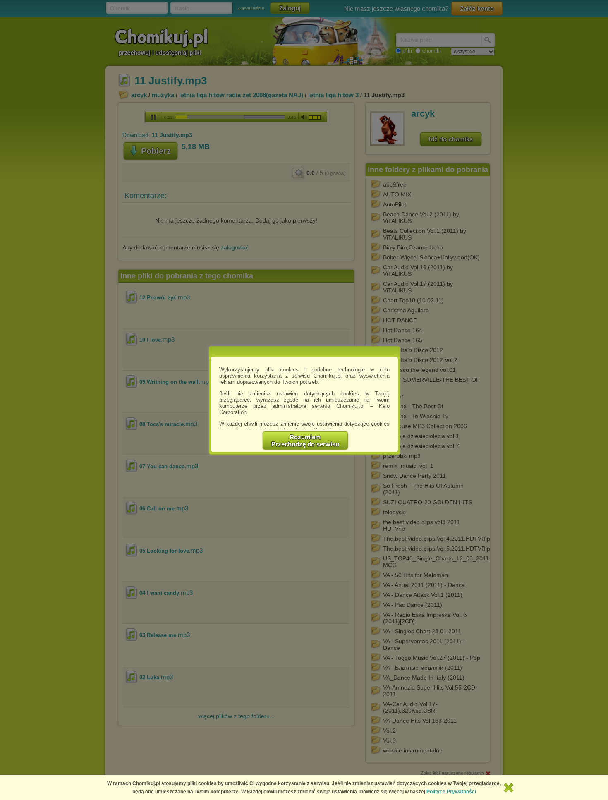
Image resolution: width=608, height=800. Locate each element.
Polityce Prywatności (451, 792)
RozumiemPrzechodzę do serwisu (305, 441)
